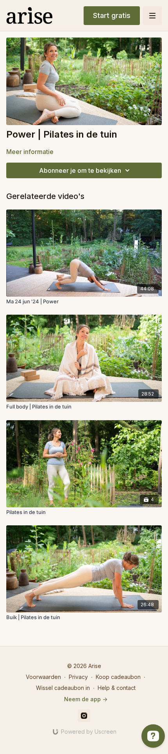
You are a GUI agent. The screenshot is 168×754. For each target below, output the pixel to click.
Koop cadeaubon (118, 676)
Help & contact (117, 687)
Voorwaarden (43, 676)
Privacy (78, 676)
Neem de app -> (85, 699)
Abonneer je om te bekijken (80, 170)
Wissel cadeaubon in (63, 687)
